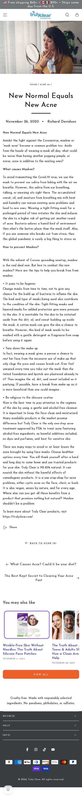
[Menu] (5, 15)
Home (33, 85)
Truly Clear (34, 779)
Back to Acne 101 (43, 543)
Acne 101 (45, 85)
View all (41, 675)
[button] (67, 15)
